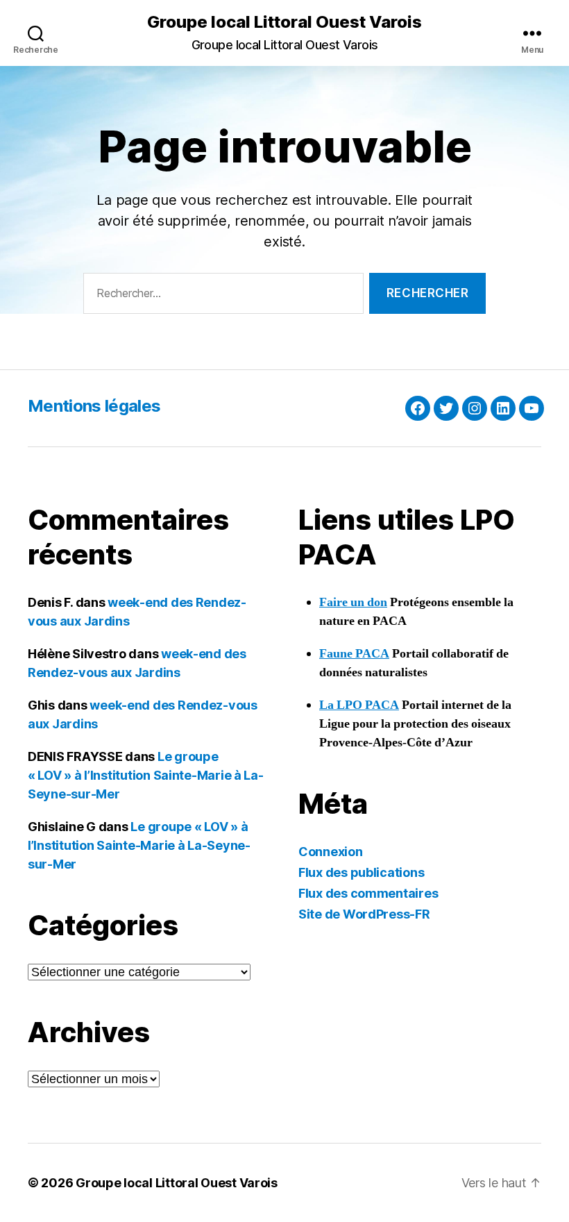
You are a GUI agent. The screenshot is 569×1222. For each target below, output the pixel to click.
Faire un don (353, 602)
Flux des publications (361, 872)
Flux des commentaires (368, 893)
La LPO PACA (359, 705)
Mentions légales (94, 406)
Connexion (330, 851)
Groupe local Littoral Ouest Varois (284, 22)
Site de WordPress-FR (364, 914)
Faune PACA (354, 654)
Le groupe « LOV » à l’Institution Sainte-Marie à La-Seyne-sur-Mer (146, 775)
